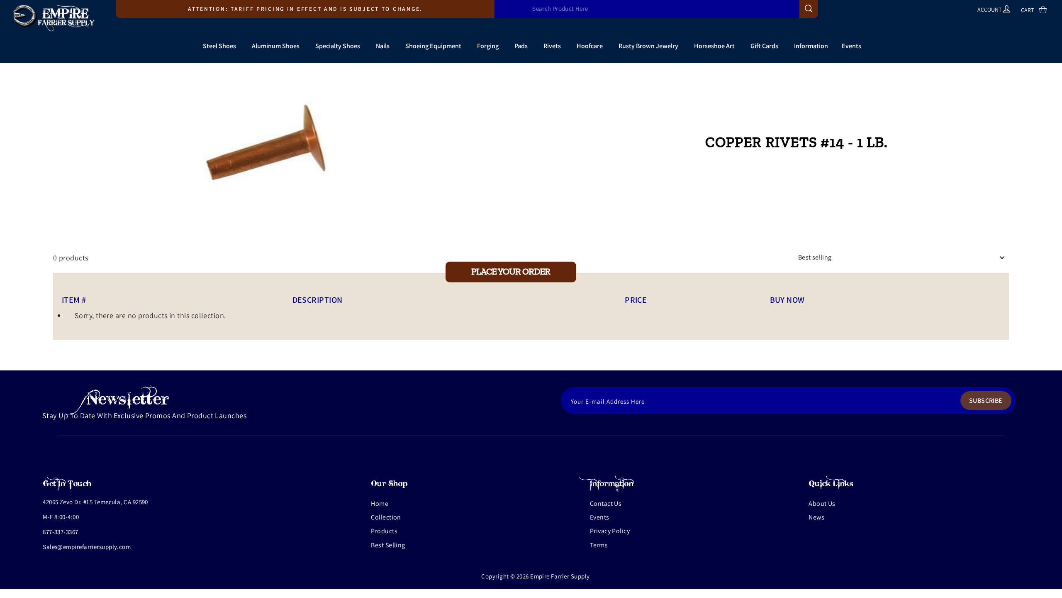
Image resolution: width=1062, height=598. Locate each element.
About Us (822, 503)
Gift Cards (764, 46)
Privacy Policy (610, 531)
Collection (386, 517)
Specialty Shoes (337, 46)
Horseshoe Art (714, 46)
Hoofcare (590, 46)
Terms (599, 545)
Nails (383, 46)
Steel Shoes (219, 46)
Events (851, 46)
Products (384, 531)
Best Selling (388, 545)
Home (379, 503)
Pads (521, 46)
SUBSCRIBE (986, 400)
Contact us (606, 503)
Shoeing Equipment (433, 46)
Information (811, 46)
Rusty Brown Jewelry (648, 46)
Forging (488, 46)
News (816, 517)
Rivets (552, 46)
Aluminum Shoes (276, 46)
